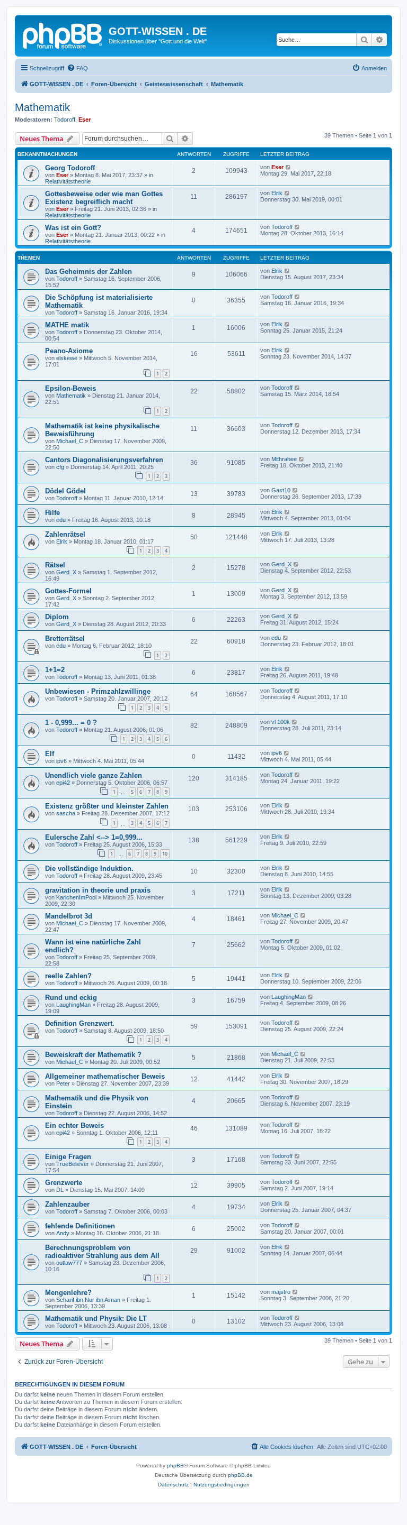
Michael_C (69, 441)
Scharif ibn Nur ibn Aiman (88, 1300)
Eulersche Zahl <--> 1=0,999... (94, 837)
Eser (84, 119)
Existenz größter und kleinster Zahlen (107, 806)
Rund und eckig (71, 998)
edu (61, 520)
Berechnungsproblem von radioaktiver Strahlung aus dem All (102, 1252)
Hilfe (52, 513)
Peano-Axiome (69, 351)
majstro (280, 1292)
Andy (62, 1233)
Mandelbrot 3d (68, 916)
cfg (60, 467)
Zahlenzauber (67, 1204)
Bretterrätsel (65, 638)
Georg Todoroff (70, 168)
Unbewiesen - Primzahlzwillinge (98, 691)
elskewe (66, 358)
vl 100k (280, 722)
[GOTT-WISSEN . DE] (63, 34)
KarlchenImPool (76, 897)
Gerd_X (66, 572)
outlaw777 (69, 1263)
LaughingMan (73, 1005)
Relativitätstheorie (68, 181)
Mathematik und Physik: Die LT (96, 1318)
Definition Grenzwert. (79, 1023)
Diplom (57, 617)
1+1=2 (55, 670)
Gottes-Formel (68, 591)
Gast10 (280, 490)
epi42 (63, 782)
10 (164, 853)
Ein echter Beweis (74, 1125)
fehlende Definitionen (80, 1226)
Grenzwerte (63, 1183)
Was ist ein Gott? (73, 228)
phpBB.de (240, 1475)
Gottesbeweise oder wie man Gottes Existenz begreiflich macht (104, 198)
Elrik (276, 193)
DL (60, 1190)
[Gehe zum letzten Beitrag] (288, 167)
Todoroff (64, 119)
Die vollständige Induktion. (89, 868)
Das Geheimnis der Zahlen (88, 271)
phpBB (175, 1465)
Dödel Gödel (65, 491)
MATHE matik (67, 325)
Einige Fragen (68, 1157)
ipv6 (61, 761)
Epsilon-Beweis (70, 388)
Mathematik (42, 107)
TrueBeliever (72, 1164)
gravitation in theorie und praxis (98, 890)
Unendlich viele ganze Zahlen (93, 775)
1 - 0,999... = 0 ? (71, 723)
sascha (65, 813)
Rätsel (55, 565)
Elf (49, 754)
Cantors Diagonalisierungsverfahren (104, 460)
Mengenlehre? (68, 1293)
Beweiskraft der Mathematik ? (93, 1055)
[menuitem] (77, 68)
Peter (63, 1083)
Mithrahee (284, 459)
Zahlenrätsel (65, 534)
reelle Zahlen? (68, 976)
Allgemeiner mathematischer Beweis (105, 1076)
